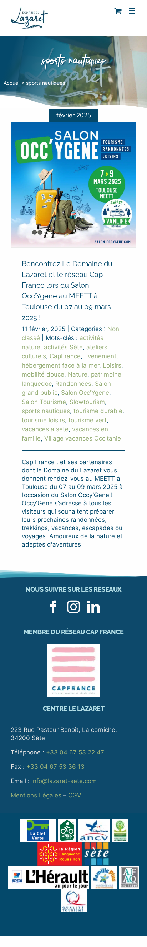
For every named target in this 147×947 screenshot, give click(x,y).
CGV (74, 795)
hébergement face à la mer (60, 365)
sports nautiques (46, 410)
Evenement (100, 356)
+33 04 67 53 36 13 (55, 766)
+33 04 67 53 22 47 (75, 752)
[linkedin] (93, 607)
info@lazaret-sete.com (64, 781)
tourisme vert (88, 420)
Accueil (12, 83)
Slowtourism (87, 401)
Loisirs (112, 365)
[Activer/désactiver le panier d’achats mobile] (118, 11)
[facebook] (53, 607)
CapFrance (65, 356)
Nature (77, 374)
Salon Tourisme (44, 401)
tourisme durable (98, 410)
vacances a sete (45, 429)
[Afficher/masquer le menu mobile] (132, 11)
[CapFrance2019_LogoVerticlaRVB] (73, 646)
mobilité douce (43, 374)
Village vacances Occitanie (82, 438)
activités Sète (63, 347)
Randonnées (73, 383)
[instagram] (73, 607)
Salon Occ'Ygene (85, 392)
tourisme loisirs (43, 420)
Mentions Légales (36, 795)
